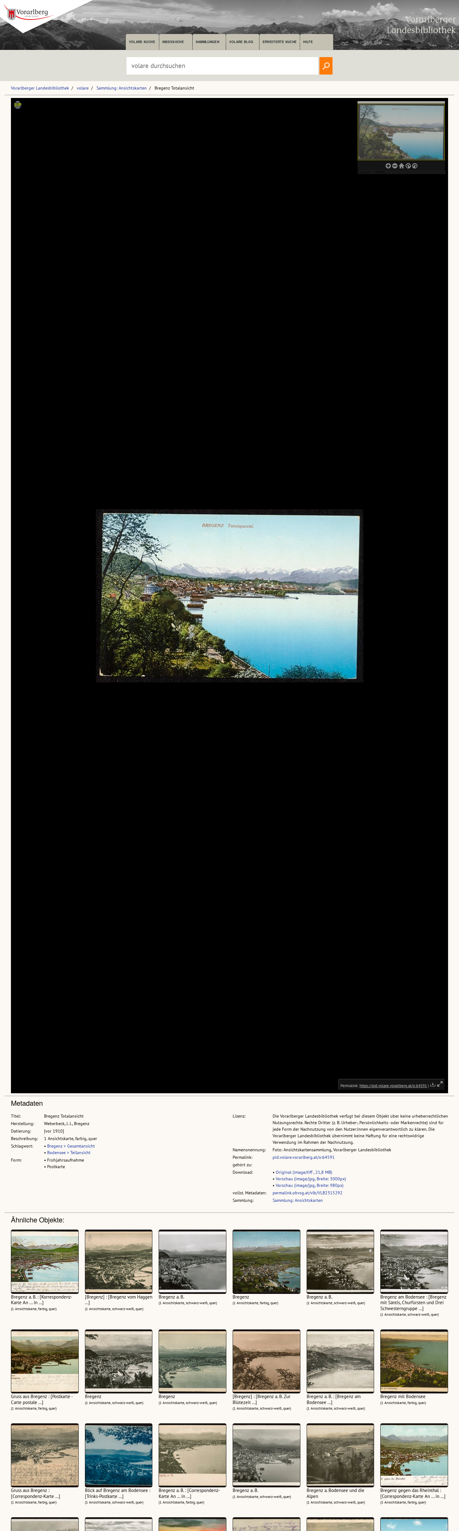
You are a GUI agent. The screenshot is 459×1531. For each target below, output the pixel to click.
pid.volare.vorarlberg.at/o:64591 (304, 1157)
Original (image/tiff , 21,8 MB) (304, 1172)
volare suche (142, 42)
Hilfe (308, 42)
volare (83, 88)
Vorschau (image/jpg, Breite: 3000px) (311, 1179)
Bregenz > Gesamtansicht (71, 1146)
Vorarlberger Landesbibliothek (40, 88)
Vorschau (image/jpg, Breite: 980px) (309, 1185)
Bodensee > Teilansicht (69, 1152)
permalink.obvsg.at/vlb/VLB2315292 (308, 1193)
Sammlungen (207, 42)
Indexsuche (173, 42)
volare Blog (241, 42)
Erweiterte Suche (280, 42)
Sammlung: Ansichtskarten (121, 88)
